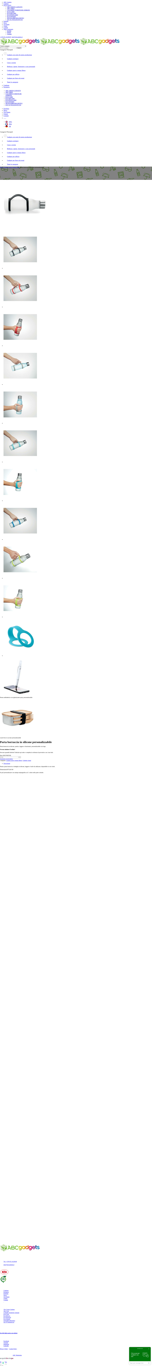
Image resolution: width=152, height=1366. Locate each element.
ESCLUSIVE (7, 5)
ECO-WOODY (11, 16)
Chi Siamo (6, 24)
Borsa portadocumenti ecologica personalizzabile (16, 870)
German (9, 34)
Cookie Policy (13, 1349)
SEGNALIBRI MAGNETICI (15, 18)
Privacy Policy (4, 1349)
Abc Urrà (6, 1311)
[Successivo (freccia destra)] (2, 1365)
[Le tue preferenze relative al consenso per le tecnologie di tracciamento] (3, 1363)
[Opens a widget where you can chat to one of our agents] (140, 1355)
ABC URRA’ (11, 8)
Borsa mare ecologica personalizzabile (12, 915)
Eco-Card (6, 1314)
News (5, 23)
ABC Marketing (17, 1355)
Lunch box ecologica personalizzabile (12, 1140)
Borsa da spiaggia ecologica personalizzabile (15, 1050)
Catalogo (6, 4)
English (9, 31)
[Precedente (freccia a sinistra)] (0, 1365)
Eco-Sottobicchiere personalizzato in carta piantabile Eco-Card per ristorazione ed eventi (29, 1185)
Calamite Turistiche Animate (11, 1312)
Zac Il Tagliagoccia (9, 1322)
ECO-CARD (10, 11)
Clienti (5, 26)
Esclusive (6, 1292)
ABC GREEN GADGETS (14, 7)
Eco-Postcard (7, 1317)
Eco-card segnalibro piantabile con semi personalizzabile (19, 1233)
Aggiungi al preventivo (6, 759)
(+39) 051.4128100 (5, 37)
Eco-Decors (7, 1316)
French (9, 32)
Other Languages (8, 29)
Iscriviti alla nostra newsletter (9, 1333)
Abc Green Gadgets (9, 1309)
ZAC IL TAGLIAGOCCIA (15, 19)
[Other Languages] (5, 118)
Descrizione (7, 763)
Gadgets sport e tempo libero (12, 167)
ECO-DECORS (11, 13)
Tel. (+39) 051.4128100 (10, 1261)
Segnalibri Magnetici (9, 1320)
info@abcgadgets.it (17, 37)
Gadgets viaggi (27, 760)
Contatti (6, 27)
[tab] (78, 763)
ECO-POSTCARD (12, 15)
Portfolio (6, 21)
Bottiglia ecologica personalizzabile (12, 960)
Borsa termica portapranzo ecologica (12, 825)
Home (1, 167)
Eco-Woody (7, 1319)
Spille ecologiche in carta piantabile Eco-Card (15, 1005)
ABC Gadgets (7, 2)
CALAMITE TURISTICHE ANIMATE (18, 10)
